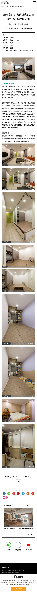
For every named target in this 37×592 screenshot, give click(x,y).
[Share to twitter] (23, 493)
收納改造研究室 (6, 573)
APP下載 (4, 570)
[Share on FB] (4, 493)
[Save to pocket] (13, 493)
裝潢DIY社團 (15, 573)
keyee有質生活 (19, 570)
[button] (27, 505)
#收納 (18, 481)
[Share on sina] (32, 493)
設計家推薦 (5, 567)
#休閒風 (14, 476)
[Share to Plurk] (27, 493)
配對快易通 (11, 570)
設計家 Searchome (4, 2)
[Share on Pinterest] (18, 493)
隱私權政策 (12, 582)
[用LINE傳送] (8, 493)
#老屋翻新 (26, 476)
